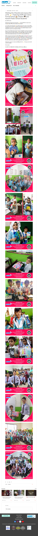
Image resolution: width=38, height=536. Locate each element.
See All (35, 488)
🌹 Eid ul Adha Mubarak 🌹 (31, 497)
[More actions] (32, 10)
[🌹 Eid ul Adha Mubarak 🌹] (31, 493)
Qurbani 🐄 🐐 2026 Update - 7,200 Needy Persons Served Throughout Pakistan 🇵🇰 (6, 497)
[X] (20, 522)
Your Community (16, 5)
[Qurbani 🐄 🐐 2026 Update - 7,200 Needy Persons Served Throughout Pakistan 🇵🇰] (7, 493)
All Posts (3, 5)
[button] (14, 3)
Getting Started (9, 5)
